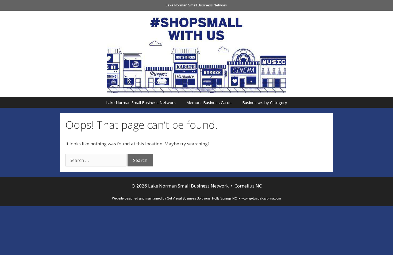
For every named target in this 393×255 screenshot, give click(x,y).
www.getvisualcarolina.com (261, 198)
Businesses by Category (264, 102)
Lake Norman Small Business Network (196, 5)
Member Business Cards (209, 102)
